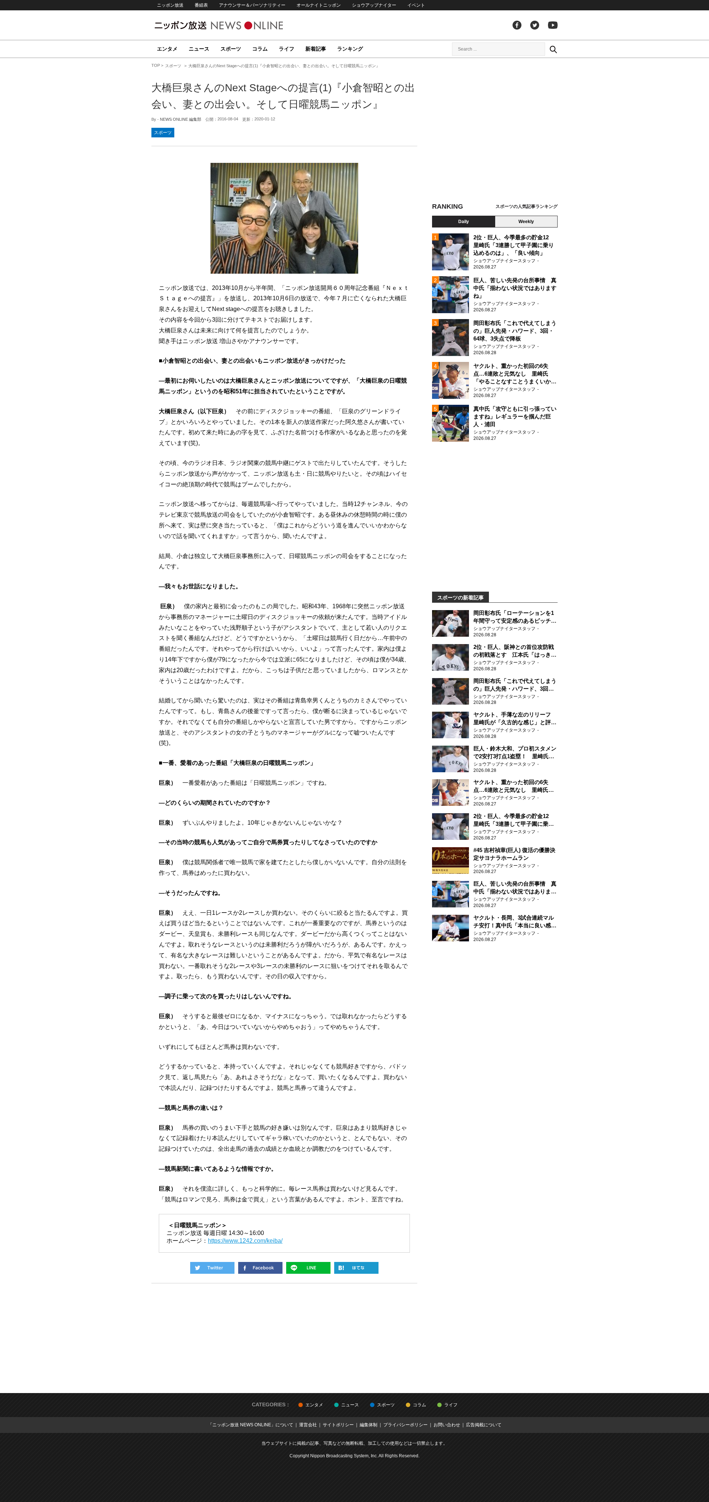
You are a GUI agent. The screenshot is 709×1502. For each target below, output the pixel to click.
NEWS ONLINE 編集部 (180, 119)
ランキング (350, 49)
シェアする (260, 1268)
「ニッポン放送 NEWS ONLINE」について (250, 1424)
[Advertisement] (495, 131)
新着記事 (315, 49)
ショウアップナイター (374, 5)
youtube (553, 25)
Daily (463, 221)
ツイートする (212, 1268)
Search (553, 49)
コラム (260, 49)
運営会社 (308, 1424)
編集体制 (368, 1424)
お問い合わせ (447, 1424)
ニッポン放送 (170, 5)
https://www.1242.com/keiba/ (245, 1241)
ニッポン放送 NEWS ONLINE (232, 25)
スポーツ (230, 49)
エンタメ (167, 49)
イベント (416, 5)
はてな (356, 1268)
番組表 (201, 5)
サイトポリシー (338, 1424)
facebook (517, 25)
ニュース (199, 49)
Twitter (534, 25)
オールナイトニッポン (319, 5)
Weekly (526, 221)
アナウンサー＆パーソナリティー (252, 5)
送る (308, 1268)
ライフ (286, 49)
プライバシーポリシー (405, 1424)
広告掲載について (483, 1424)
